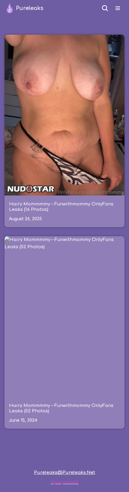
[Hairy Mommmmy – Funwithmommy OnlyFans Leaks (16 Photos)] (64, 115)
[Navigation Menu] (117, 8)
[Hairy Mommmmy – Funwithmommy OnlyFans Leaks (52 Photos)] (64, 316)
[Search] (105, 8)
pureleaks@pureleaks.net (64, 472)
